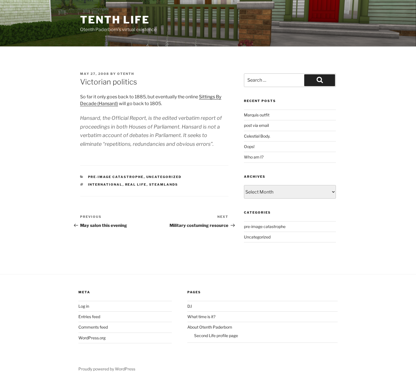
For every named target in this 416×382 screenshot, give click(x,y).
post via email (256, 125)
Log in (83, 306)
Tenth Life (115, 20)
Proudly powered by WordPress (106, 368)
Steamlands (163, 184)
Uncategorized (164, 177)
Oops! (249, 146)
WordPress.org (92, 337)
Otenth (125, 74)
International (105, 184)
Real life (136, 184)
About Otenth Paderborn (209, 327)
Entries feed (89, 316)
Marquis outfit (256, 114)
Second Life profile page (216, 335)
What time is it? (201, 316)
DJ (189, 306)
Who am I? (253, 157)
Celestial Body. (257, 136)
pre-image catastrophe (116, 177)
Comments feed (93, 327)
